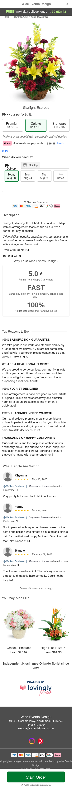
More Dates (60, 176)
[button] (64, 779)
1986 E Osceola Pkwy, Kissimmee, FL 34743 (36, 721)
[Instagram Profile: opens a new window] (32, 741)
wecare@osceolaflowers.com (36, 728)
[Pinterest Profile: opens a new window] (40, 741)
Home (6, 16)
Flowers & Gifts (20, 16)
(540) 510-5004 (36, 725)
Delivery (12, 167)
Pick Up (33, 165)
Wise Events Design (36, 3)
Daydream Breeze (39, 517)
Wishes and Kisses (39, 486)
